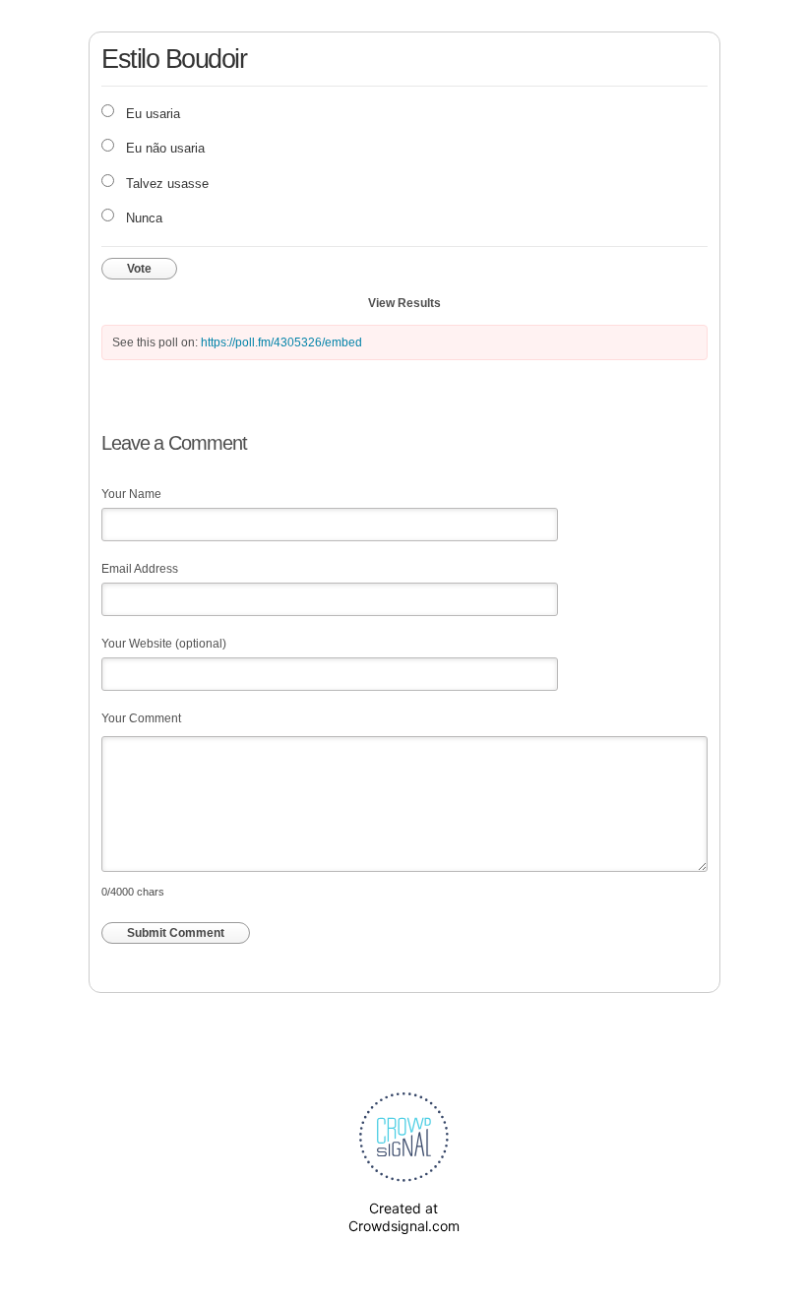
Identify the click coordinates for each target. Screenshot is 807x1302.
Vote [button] (139, 269)
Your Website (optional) (163, 644)
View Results (404, 303)
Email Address (139, 569)
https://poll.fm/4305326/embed (281, 342)
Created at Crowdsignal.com (404, 1217)
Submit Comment (175, 933)
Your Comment (141, 718)
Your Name (131, 494)
